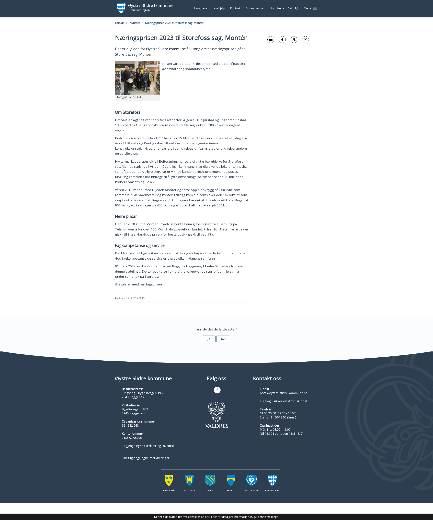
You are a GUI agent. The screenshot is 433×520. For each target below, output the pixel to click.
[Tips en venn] (303, 39)
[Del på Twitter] (291, 39)
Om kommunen (255, 8)
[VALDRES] (216, 415)
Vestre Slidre (252, 490)
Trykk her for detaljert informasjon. (227, 517)
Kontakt (235, 8)
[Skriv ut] (268, 39)
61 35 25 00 (268, 413)
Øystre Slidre (272, 490)
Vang (210, 490)
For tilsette (277, 8)
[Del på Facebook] (280, 39)
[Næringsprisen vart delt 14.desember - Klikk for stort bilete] (137, 78)
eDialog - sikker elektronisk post (283, 401)
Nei (223, 339)
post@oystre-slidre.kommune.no (283, 393)
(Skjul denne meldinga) (264, 517)
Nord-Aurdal (169, 490)
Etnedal (231, 490)
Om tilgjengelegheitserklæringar (146, 458)
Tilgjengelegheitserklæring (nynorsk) (148, 446)
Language (200, 8)
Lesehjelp (218, 8)
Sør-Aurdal (189, 490)
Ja (209, 339)
